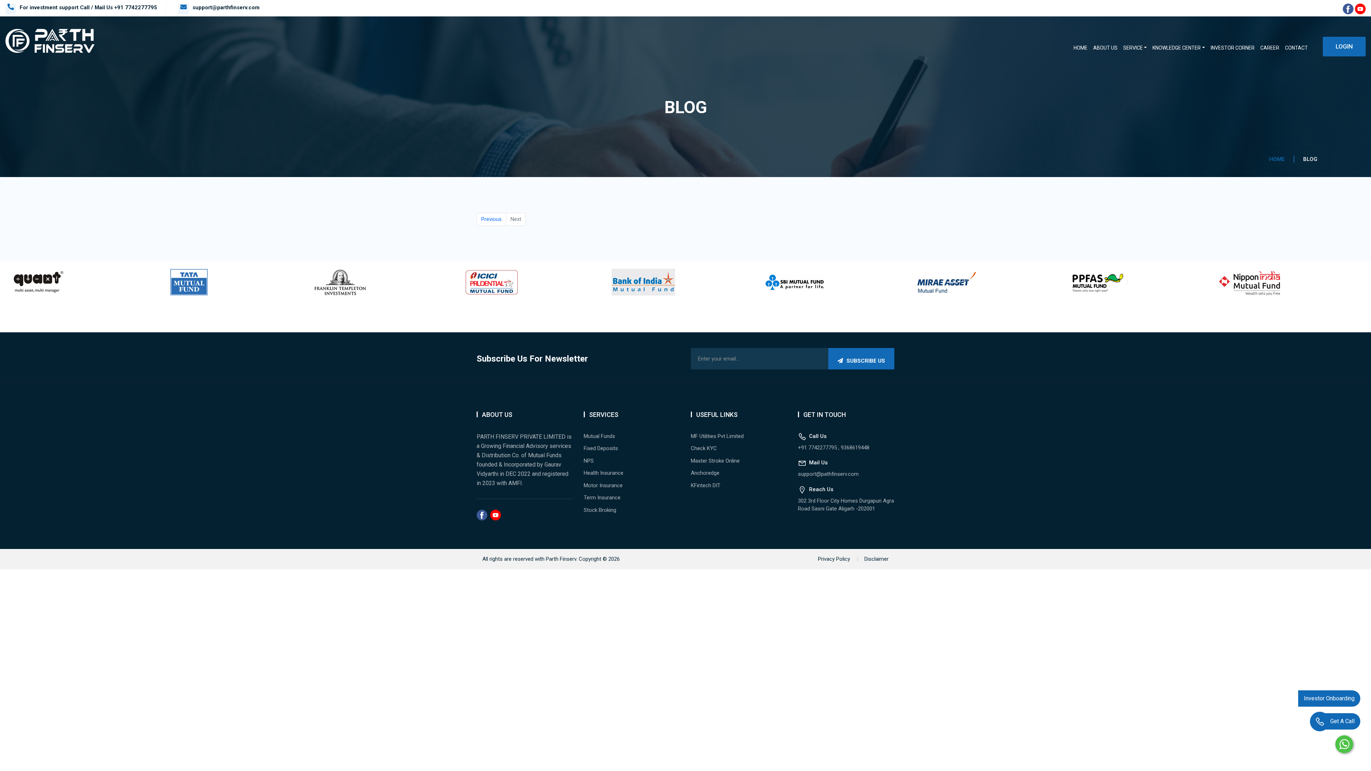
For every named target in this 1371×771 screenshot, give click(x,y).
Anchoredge (705, 473)
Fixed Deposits (601, 448)
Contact (1296, 48)
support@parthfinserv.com (226, 7)
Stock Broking (600, 510)
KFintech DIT (705, 485)
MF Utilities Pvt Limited (717, 436)
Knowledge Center (1176, 48)
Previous (491, 219)
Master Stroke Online (715, 461)
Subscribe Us (866, 361)
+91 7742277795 (135, 7)
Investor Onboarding (1329, 700)
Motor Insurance (603, 485)
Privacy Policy (834, 559)
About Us (1105, 48)
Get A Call (1342, 723)
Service (1133, 48)
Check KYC (704, 448)
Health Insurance (603, 473)
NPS (589, 461)
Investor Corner (1233, 48)
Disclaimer (876, 559)
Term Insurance (602, 497)
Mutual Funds (599, 436)
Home (1081, 48)
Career (1269, 48)
